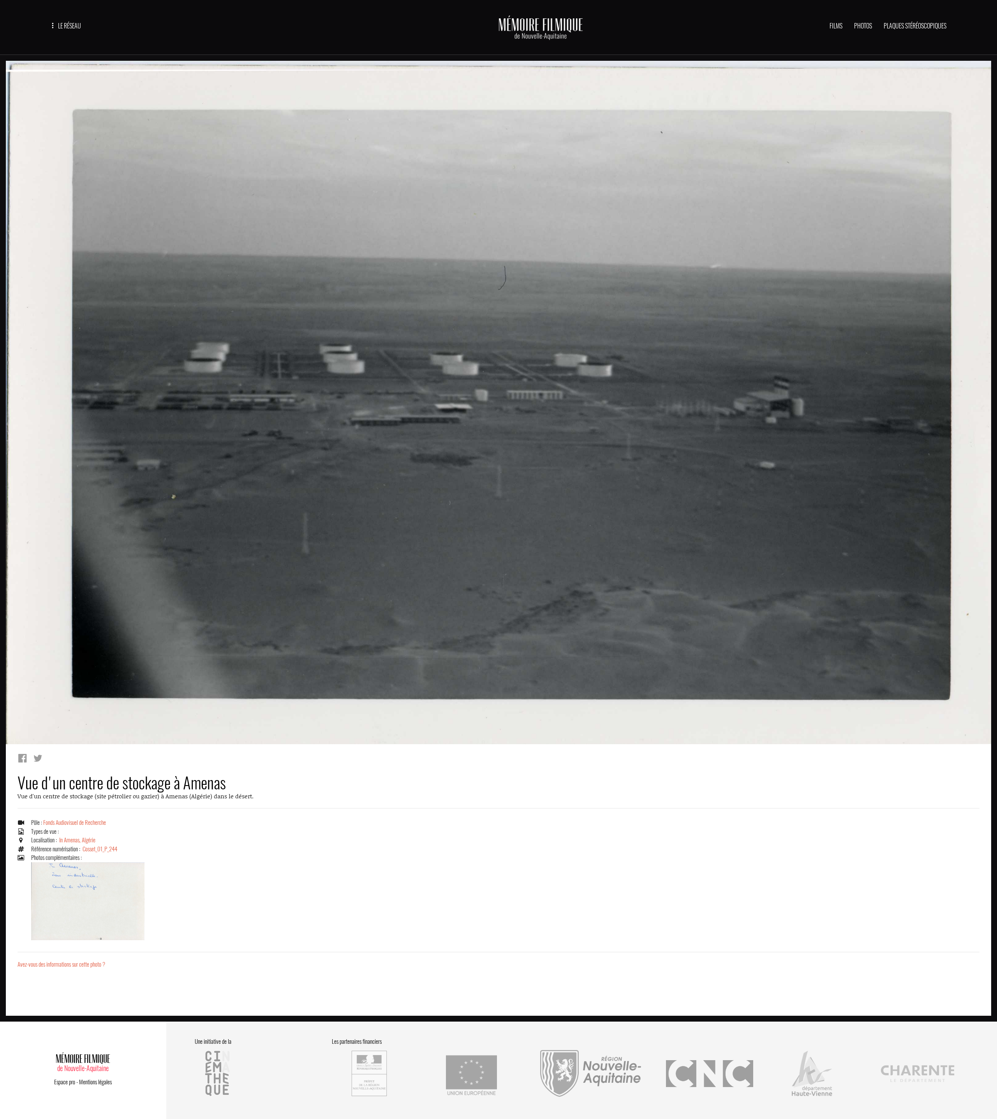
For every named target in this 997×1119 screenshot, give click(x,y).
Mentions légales (95, 1082)
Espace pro (64, 1082)
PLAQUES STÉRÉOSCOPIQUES (915, 26)
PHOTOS (863, 26)
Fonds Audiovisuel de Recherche (74, 822)
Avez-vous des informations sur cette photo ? (61, 964)
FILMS (836, 26)
